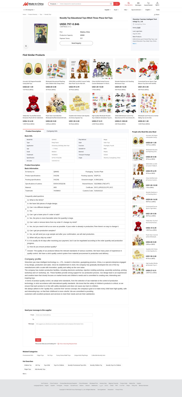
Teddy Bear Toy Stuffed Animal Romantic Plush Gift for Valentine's (152, 222)
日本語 (111, 385)
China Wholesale (83, 383)
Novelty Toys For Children (113, 365)
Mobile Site (132, 383)
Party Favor (55, 142)
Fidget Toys (40, 355)
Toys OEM (47, 365)
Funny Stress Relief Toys (63, 355)
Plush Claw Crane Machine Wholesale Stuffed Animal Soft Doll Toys (152, 236)
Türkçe (128, 385)
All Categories (29, 10)
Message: (31, 324)
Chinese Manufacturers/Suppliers (68, 383)
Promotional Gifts (28, 355)
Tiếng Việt (134, 385)
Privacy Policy (119, 389)
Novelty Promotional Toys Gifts (77, 365)
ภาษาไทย (122, 385)
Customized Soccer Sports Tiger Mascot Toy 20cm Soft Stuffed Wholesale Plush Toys (152, 207)
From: (32, 315)
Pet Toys (50, 355)
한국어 (106, 385)
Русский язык (74, 385)
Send (38, 340)
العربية (101, 385)
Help (125, 10)
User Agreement (102, 389)
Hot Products (44, 383)
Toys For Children (59, 365)
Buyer (115, 10)
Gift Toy (37, 365)
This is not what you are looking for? (45, 344)
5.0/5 (138, 27)
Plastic (106, 152)
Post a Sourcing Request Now (67, 344)
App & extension (136, 10)
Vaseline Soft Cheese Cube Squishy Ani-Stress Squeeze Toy (151, 250)
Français (66, 385)
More (134, 43)
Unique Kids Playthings (81, 355)
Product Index (123, 383)
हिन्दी (116, 385)
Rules (158, 10)
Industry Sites (103, 383)
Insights (139, 383)
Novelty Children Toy (96, 365)
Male (105, 149)
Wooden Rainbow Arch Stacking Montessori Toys (151, 193)
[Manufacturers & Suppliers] (33, 4)
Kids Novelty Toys (40, 369)
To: (33, 319)
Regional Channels (113, 383)
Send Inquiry (76, 43)
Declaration (111, 389)
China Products (54, 383)
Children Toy (27, 365)
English (47, 385)
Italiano (82, 385)
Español (53, 385)
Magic (105, 139)
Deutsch (88, 385)
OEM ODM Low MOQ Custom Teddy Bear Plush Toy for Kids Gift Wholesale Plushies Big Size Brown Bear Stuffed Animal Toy (152, 165)
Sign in (157, 5)
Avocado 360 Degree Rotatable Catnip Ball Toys (151, 136)
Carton (106, 155)
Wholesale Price (94, 383)
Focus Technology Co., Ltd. (79, 389)
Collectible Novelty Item (98, 355)
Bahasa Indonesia (143, 385)
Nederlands (95, 385)
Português (59, 385)
